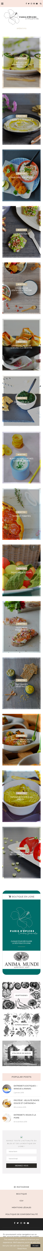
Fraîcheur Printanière (21, 629)
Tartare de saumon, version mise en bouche (21, 742)
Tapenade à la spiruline (21, 403)
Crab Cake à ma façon (21, 177)
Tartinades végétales (21, 685)
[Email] (37, 3)
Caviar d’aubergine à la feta (21, 121)
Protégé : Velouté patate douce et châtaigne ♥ (26, 1101)
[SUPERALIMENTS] (21, 1025)
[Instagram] (31, 3)
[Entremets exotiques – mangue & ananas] (6, 1088)
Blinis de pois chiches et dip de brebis (21, 459)
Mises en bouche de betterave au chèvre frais (21, 854)
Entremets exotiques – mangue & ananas (25, 1087)
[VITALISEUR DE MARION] (21, 1053)
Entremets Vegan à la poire (25, 1116)
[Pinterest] (34, 3)
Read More (22, 1248)
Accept (35, 1246)
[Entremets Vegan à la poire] (6, 1118)
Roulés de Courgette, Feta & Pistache (21, 65)
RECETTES (21, 58)
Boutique (21, 1194)
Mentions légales (21, 1207)
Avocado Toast (21, 234)
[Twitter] (29, 3)
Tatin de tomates (21, 516)
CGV (21, 1200)
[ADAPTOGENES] (21, 995)
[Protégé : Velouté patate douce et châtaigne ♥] (6, 1103)
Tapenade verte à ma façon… (21, 798)
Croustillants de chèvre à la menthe (21, 347)
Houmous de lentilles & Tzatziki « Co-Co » (21, 290)
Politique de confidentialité (21, 1214)
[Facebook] (26, 3)
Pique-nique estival (21, 572)
